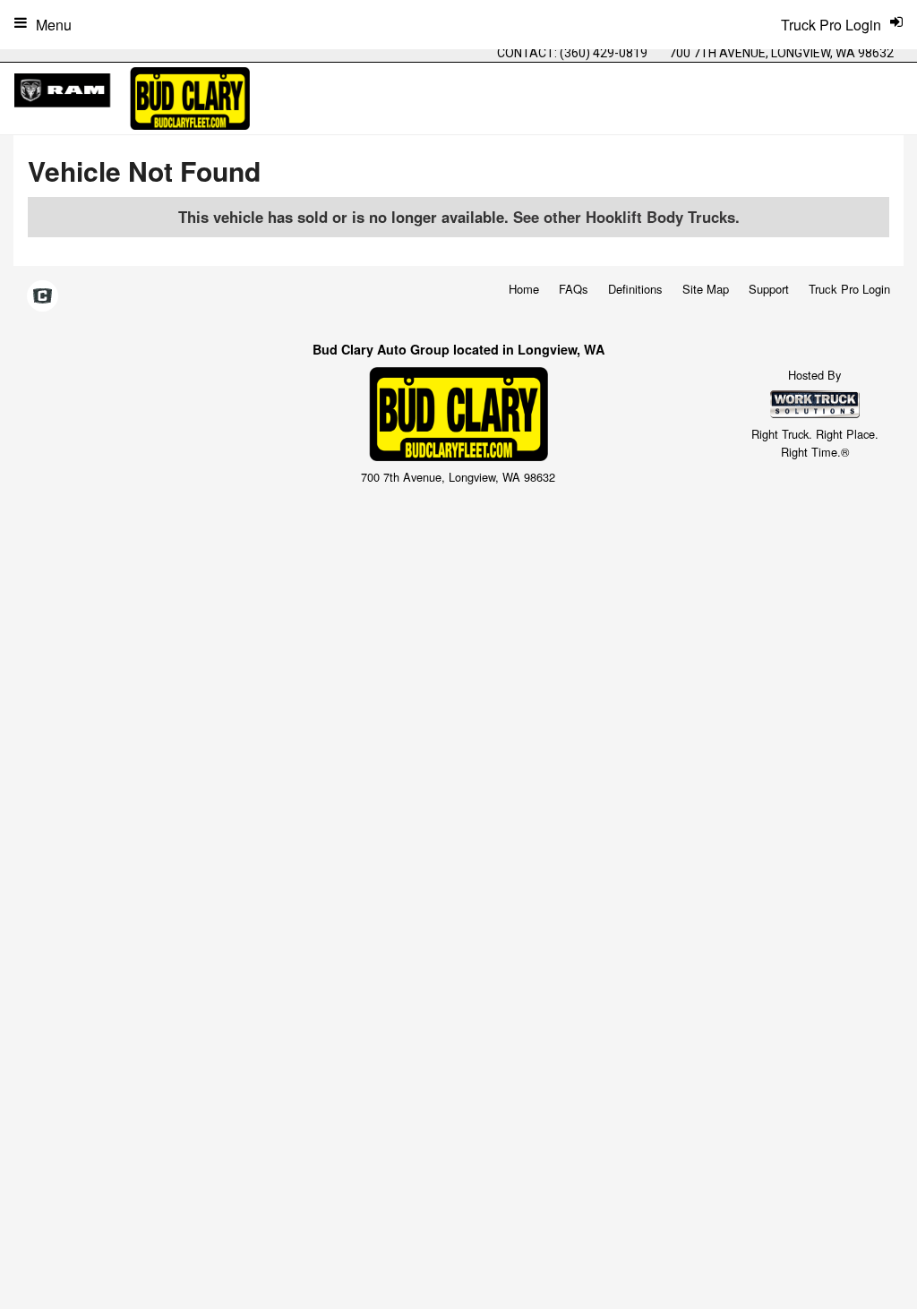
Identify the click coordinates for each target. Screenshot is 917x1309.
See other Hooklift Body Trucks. (626, 216)
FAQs (573, 288)
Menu (54, 24)
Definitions (635, 288)
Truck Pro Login (849, 288)
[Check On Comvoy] (42, 297)
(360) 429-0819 (603, 53)
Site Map (705, 288)
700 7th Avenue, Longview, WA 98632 (781, 53)
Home (524, 288)
